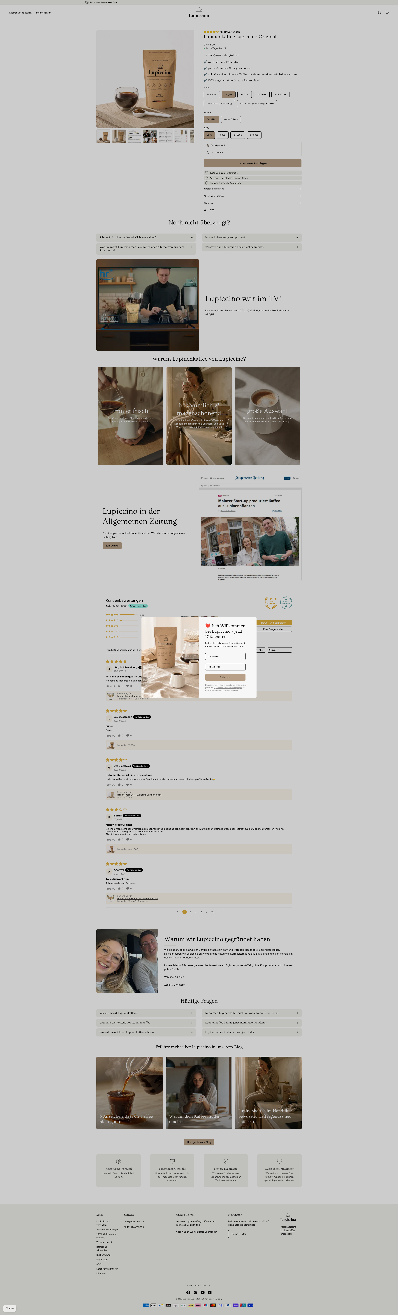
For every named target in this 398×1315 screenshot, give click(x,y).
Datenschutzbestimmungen (216, 690)
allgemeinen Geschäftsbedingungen (228, 688)
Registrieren (225, 677)
